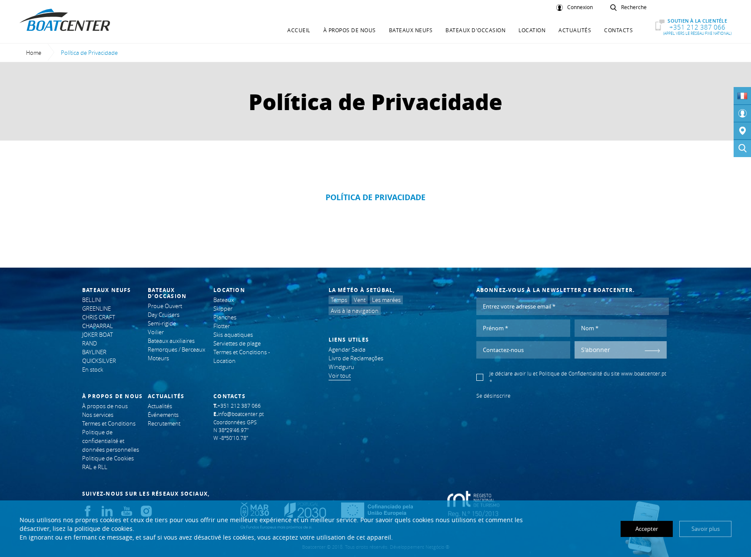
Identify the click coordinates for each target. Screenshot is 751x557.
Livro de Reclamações (356, 358)
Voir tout (340, 375)
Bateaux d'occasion (475, 30)
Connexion (580, 7)
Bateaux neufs (411, 30)
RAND (89, 343)
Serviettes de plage (237, 343)
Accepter (646, 529)
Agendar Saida (347, 349)
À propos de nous (349, 30)
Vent (360, 300)
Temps (339, 300)
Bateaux (223, 300)
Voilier (156, 332)
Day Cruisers (163, 315)
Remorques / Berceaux (176, 349)
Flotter (221, 326)
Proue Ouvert (165, 306)
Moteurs (158, 358)
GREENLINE (96, 308)
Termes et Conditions (109, 423)
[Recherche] (742, 148)
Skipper (223, 308)
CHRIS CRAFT (98, 317)
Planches (224, 317)
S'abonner (595, 350)
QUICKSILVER (99, 361)
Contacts (618, 30)
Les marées (386, 300)
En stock (92, 369)
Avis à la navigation (355, 311)
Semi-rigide (162, 323)
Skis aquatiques (233, 335)
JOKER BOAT (97, 335)
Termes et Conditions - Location (241, 356)
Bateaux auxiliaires (171, 341)
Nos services (97, 415)
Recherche (634, 7)
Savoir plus (705, 529)
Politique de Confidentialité (570, 373)
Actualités (574, 30)
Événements (163, 415)
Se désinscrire (493, 395)
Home (33, 53)
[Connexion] (742, 113)
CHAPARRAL (97, 326)
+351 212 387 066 (697, 26)
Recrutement (164, 423)
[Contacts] (742, 131)
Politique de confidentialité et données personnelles (110, 440)
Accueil (298, 30)
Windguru (341, 367)
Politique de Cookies (108, 458)
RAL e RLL (94, 467)
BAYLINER (94, 352)
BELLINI (91, 300)
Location (531, 30)
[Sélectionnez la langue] (742, 95)
